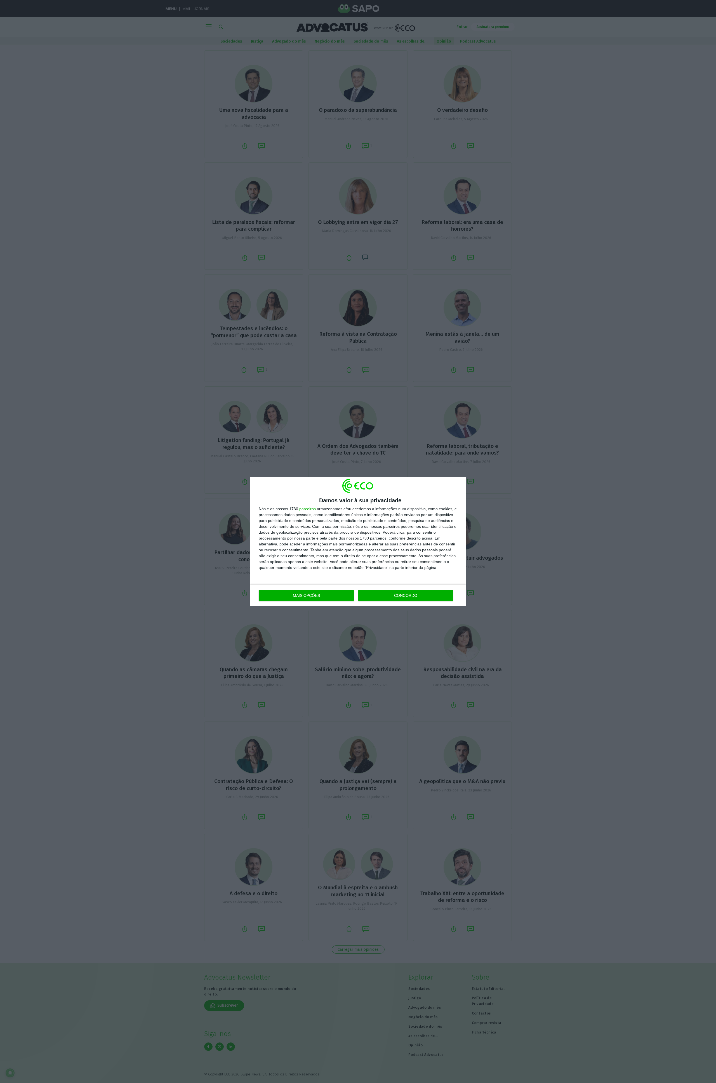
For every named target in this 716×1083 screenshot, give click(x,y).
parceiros (307, 509)
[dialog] (358, 541)
